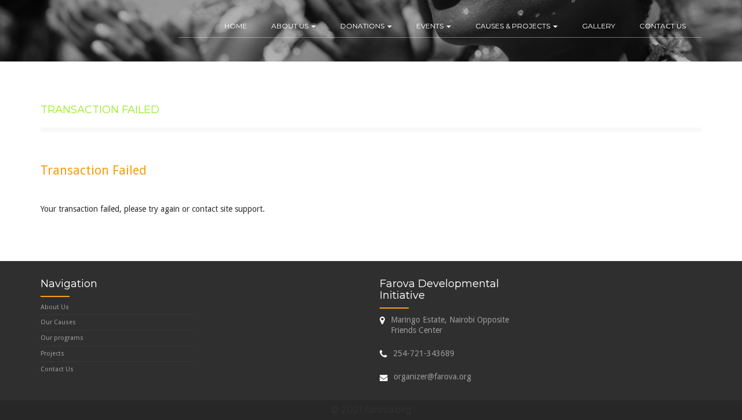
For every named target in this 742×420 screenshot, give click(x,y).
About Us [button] (290, 25)
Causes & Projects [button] (513, 25)
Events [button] (430, 25)
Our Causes (58, 322)
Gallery (598, 25)
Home (235, 25)
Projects (52, 353)
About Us (55, 307)
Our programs (62, 338)
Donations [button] (363, 25)
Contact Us (662, 25)
